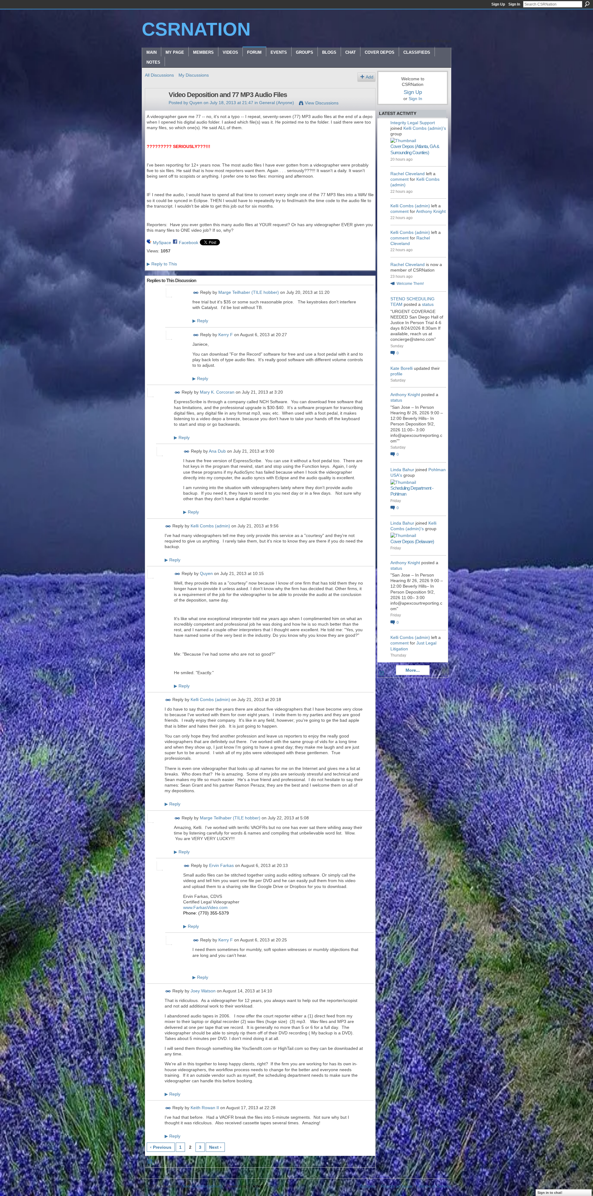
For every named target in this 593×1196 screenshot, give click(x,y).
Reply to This (162, 263)
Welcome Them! (410, 283)
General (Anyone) (276, 102)
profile (396, 373)
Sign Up (498, 4)
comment (399, 179)
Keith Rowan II (205, 1107)
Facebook (188, 242)
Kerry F (225, 334)
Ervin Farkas (221, 865)
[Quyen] (155, 107)
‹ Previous (160, 1147)
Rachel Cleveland (407, 173)
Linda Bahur (402, 469)
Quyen (195, 102)
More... (413, 670)
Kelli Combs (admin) (210, 525)
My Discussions (194, 75)
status (428, 304)
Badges (367, 1186)
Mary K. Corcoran (217, 392)
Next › (215, 1147)
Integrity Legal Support (412, 122)
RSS (150, 1161)
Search (587, 4)
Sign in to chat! (549, 1192)
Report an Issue (396, 1186)
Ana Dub (217, 451)
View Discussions (322, 102)
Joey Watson (203, 990)
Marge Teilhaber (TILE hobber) (248, 292)
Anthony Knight (431, 211)
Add (369, 76)
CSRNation (196, 29)
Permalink (196, 293)
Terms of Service (434, 1186)
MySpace (162, 242)
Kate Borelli (401, 368)
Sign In (514, 4)
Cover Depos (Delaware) (412, 541)
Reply (200, 320)
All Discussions (159, 75)
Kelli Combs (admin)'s (424, 128)
